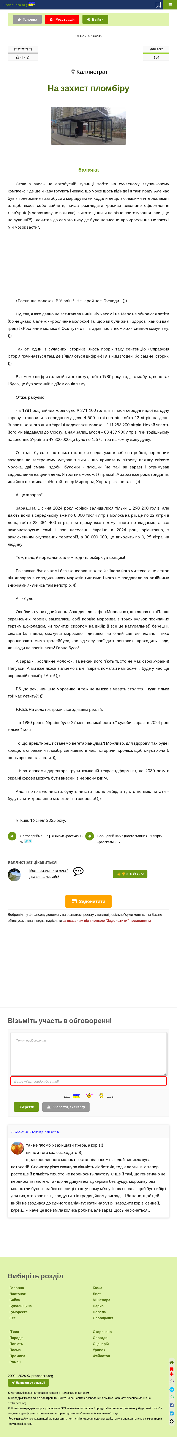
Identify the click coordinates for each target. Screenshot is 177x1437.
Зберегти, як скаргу (68, 1107)
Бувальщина (20, 1306)
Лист (97, 1294)
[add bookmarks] (172, 1371)
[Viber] (171, 1382)
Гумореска (18, 1312)
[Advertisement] (88, 261)
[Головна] (171, 1362)
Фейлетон (101, 1356)
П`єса (14, 1332)
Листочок (17, 1294)
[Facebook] (171, 1405)
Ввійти (98, 19)
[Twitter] (171, 1413)
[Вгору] (171, 1421)
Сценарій (101, 1344)
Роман (15, 1362)
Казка (97, 1288)
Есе (12, 1318)
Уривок (99, 1350)
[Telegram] (171, 1390)
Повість (16, 1344)
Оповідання (103, 1318)
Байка (14, 1300)
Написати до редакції (30, 1382)
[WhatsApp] (171, 1397)
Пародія (16, 1338)
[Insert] (76, 1096)
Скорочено (102, 1332)
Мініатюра (101, 1300)
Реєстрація (64, 19)
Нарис (98, 1306)
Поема (15, 1350)
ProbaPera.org (15, 5)
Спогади (100, 1338)
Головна (30, 19)
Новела (99, 1312)
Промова (17, 1356)
